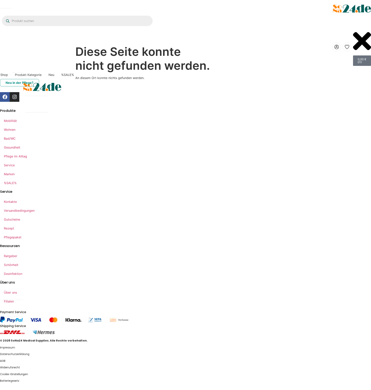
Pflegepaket (12, 237)
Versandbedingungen (19, 210)
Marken (9, 174)
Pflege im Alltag (15, 156)
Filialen (9, 301)
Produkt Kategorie (28, 75)
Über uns (10, 292)
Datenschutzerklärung (14, 354)
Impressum (7, 347)
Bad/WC (10, 138)
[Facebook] (5, 97)
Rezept (9, 228)
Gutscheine (12, 219)
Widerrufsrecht (10, 367)
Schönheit (11, 265)
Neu (51, 75)
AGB (2, 361)
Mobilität (10, 121)
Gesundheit (12, 147)
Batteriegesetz (9, 381)
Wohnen (9, 130)
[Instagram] (14, 97)
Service (9, 165)
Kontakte (10, 202)
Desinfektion (13, 274)
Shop (4, 75)
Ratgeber (10, 256)
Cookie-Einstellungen (14, 374)
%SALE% (67, 75)
